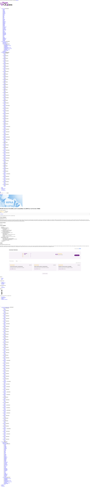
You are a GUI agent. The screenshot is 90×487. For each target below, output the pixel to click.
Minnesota (4, 110)
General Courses (5, 442)
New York (4, 28)
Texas (3, 35)
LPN (4, 57)
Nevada (4, 26)
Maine (3, 20)
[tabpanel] (45, 232)
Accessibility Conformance (4, 299)
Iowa (3, 89)
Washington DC (4, 38)
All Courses (4, 484)
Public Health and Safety (7, 49)
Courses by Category (3, 41)
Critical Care (5, 482)
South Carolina (4, 155)
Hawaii (3, 15)
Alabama (4, 9)
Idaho (4, 451)
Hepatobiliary (5, 46)
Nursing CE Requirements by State (5, 307)
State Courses (4, 443)
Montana (4, 118)
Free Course (2, 283)
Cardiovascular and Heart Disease (8, 48)
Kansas (3, 18)
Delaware (4, 13)
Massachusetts (4, 105)
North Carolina (4, 29)
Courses (2, 441)
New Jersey (4, 27)
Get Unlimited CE (3, 190)
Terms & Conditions (3, 297)
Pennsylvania (4, 32)
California (4, 11)
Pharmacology (5, 44)
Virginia (4, 37)
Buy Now (17, 0)
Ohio (3, 30)
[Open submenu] (9, 307)
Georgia (4, 76)
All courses (1, 194)
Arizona (4, 10)
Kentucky (4, 19)
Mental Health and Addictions (7, 45)
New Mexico (4, 131)
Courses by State (3, 8)
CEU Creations (3, 287)
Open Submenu (7, 8)
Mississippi (4, 23)
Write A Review (77, 255)
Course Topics (4, 477)
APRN (5, 54)
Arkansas (5, 446)
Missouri (4, 24)
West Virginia (4, 39)
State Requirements (3, 52)
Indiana (3, 17)
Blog (1, 279)
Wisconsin (4, 181)
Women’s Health (6, 50)
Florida (3, 14)
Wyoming (4, 40)
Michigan (4, 22)
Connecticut (4, 68)
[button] (26, 253)
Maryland (4, 21)
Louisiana (4, 97)
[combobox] (78, 262)
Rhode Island (4, 152)
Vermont (4, 168)
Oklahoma (4, 31)
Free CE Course (4, 43)
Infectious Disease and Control (7, 47)
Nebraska (4, 25)
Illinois (3, 84)
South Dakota (4, 34)
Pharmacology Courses (5, 42)
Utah (3, 36)
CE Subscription (4, 51)
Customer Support (3, 188)
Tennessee (4, 160)
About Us (2, 278)
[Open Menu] (0, 7)
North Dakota (4, 139)
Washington (4, 176)
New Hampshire (4, 126)
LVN (4, 65)
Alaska (3, 58)
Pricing (2, 187)
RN (4, 53)
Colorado (4, 12)
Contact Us (2, 282)
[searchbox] (12, 261)
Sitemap (2, 298)
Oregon (3, 147)
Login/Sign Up (3, 189)
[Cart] (0, 192)
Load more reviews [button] (45, 273)
